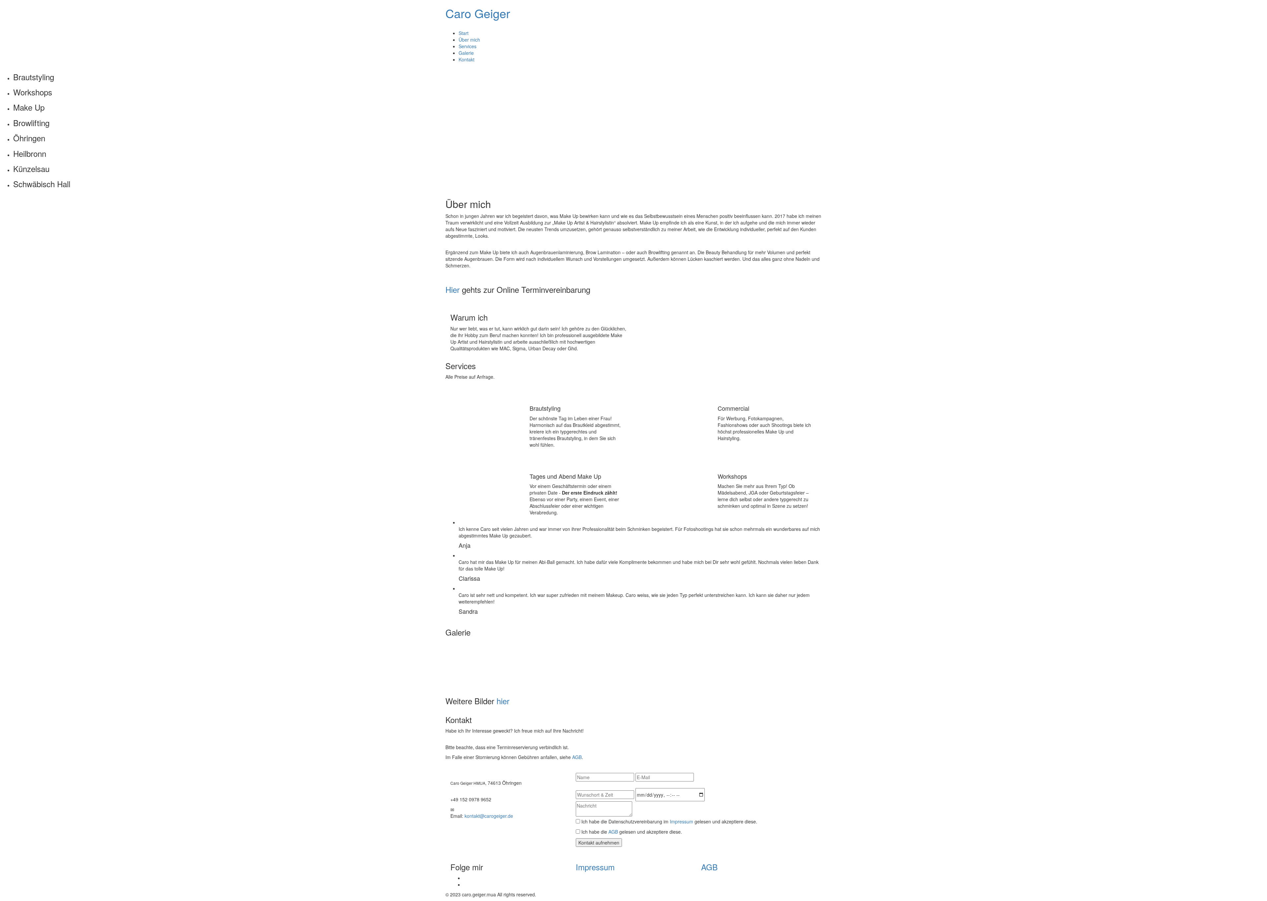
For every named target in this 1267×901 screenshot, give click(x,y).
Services (467, 46)
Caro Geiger (477, 13)
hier (503, 701)
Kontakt (466, 59)
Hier (452, 289)
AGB (577, 757)
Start (464, 33)
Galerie (466, 53)
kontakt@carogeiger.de (489, 816)
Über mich (469, 39)
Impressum (681, 821)
